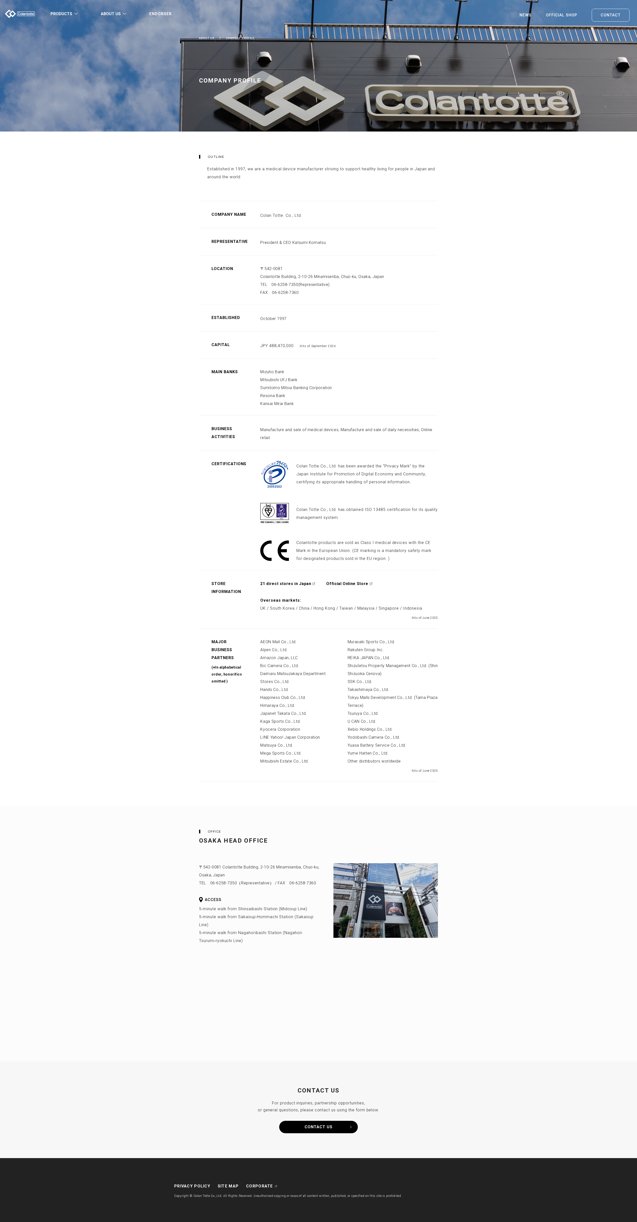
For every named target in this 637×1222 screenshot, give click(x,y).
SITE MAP (228, 1186)
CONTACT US (318, 1127)
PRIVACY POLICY (192, 1186)
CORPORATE (259, 1186)
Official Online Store (347, 583)
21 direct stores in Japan (285, 583)
